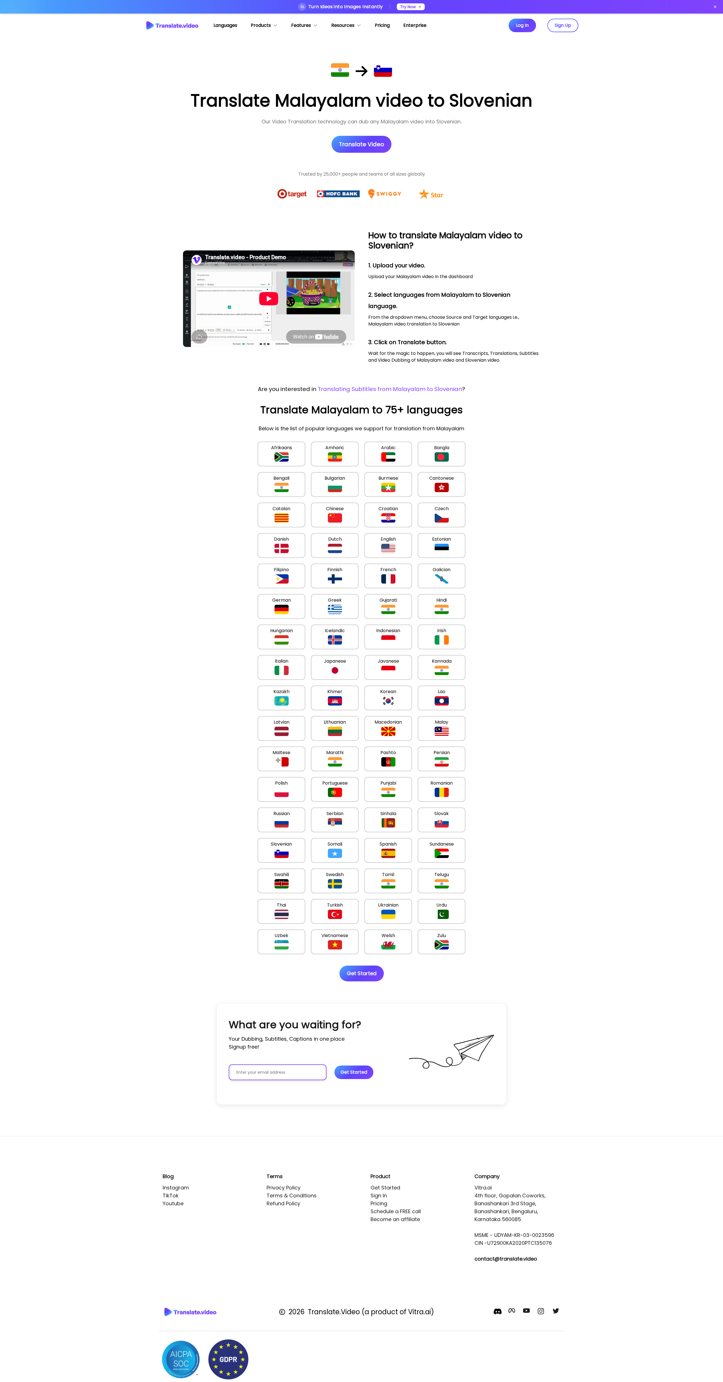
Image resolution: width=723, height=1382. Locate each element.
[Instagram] (542, 1312)
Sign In (379, 1195)
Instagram (176, 1187)
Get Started (385, 1187)
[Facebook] (512, 1312)
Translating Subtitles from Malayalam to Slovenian (390, 389)
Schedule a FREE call (396, 1211)
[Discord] (498, 1311)
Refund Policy (283, 1203)
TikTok (170, 1195)
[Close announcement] (715, 6)
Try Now (408, 7)
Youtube (173, 1203)
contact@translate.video (505, 1258)
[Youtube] (527, 1312)
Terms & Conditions (292, 1195)
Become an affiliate (395, 1219)
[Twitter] (556, 1312)
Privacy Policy (283, 1187)
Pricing (379, 1203)
